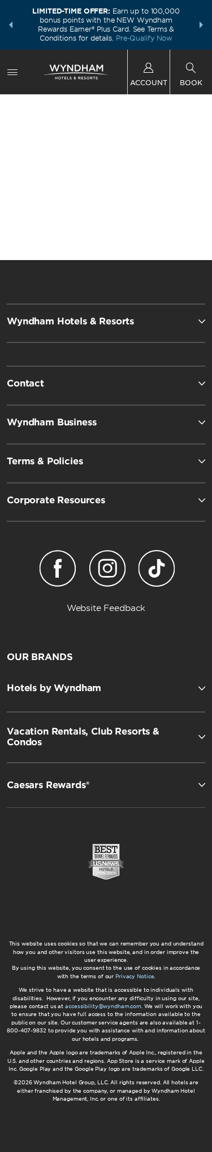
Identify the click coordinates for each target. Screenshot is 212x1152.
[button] (11, 24)
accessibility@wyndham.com (103, 1006)
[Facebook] (58, 570)
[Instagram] (107, 570)
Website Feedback (106, 608)
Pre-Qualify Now (144, 38)
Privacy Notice (134, 976)
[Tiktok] (156, 570)
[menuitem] (12, 72)
